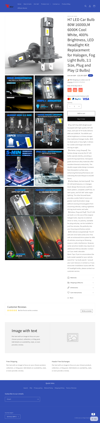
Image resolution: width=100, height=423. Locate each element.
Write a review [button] (87, 311)
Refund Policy (48, 388)
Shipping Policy (59, 388)
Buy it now (81, 119)
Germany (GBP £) (12, 416)
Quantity (69, 102)
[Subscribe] (38, 399)
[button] (46, 4)
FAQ (31, 388)
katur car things (81, 418)
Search (26, 388)
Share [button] (71, 298)
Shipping (69, 82)
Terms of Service (71, 388)
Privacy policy (38, 388)
